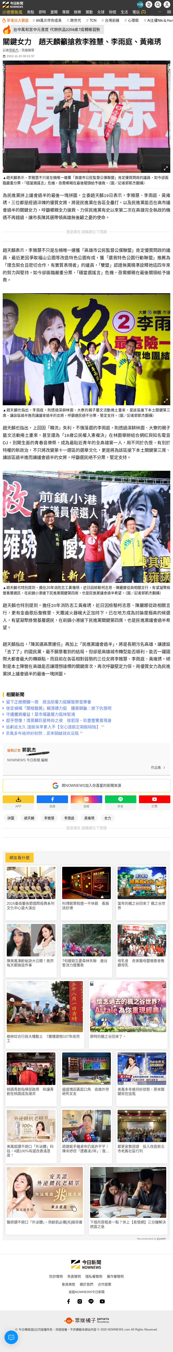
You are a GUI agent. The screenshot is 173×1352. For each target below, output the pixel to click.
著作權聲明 (115, 1276)
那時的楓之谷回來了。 (108, 1036)
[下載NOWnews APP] (149, 4)
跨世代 (75, 20)
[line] (91, 1301)
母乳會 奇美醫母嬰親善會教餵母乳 (141, 963)
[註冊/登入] (167, 4)
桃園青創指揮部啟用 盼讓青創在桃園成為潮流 (30, 1091)
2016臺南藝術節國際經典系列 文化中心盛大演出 (31, 906)
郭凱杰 (13, 50)
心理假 (133, 20)
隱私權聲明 (93, 1276)
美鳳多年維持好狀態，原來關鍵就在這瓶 (141, 1091)
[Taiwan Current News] (140, 4)
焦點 (30, 11)
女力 (107, 817)
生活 (124, 11)
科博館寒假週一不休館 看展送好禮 (85, 906)
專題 (65, 11)
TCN (93, 20)
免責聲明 (74, 1276)
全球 (101, 11)
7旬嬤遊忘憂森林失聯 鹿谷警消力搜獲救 (84, 963)
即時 (42, 11)
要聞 (54, 11)
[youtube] (102, 1301)
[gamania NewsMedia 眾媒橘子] (86, 1320)
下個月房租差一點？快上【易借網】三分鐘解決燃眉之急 (128, 1224)
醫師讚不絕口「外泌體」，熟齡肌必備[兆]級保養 (44, 1222)
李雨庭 (69, 817)
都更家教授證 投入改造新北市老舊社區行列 (141, 1149)
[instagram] (79, 1301)
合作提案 (104, 1284)
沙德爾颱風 (12, 12)
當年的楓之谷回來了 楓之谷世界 (141, 906)
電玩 (136, 11)
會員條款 (68, 1284)
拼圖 (10, 817)
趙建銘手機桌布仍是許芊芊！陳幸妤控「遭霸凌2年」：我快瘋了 (85, 1149)
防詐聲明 (56, 1276)
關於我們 (86, 1284)
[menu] (169, 12)
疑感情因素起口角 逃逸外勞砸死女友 (85, 1091)
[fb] (68, 1301)
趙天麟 (29, 817)
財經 (112, 11)
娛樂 (77, 11)
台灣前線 (112, 20)
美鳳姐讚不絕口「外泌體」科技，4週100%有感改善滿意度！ (30, 1151)
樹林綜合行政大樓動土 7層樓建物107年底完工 (43, 1039)
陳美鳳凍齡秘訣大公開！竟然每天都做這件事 (30, 963)
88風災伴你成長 (49, 20)
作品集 (156, 767)
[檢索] (158, 4)
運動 (89, 11)
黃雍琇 (89, 817)
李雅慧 (49, 817)
